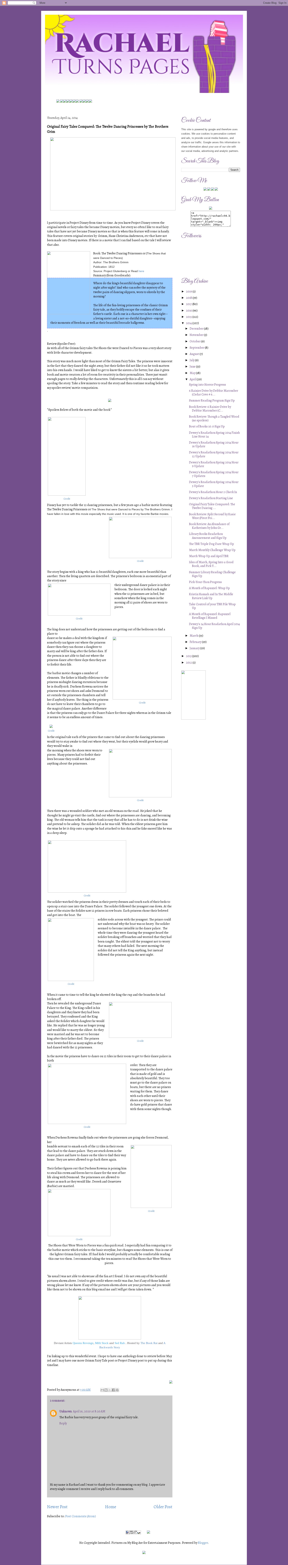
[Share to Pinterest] (117, 1390)
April (193, 379)
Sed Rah (120, 1343)
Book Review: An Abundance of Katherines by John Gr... (209, 526)
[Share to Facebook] (113, 1390)
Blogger (203, 1543)
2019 (189, 291)
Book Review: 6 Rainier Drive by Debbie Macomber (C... (210, 409)
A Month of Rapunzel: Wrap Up (209, 588)
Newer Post (57, 1507)
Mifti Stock (102, 1343)
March (194, 636)
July (192, 360)
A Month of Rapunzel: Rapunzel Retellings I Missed (209, 616)
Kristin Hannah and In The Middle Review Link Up (211, 596)
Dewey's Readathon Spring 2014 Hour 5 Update (213, 484)
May (193, 373)
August (195, 354)
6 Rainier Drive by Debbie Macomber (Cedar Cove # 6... (213, 393)
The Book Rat (149, 1343)
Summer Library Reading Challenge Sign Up (212, 574)
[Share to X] (110, 1390)
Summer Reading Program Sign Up (212, 400)
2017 (189, 304)
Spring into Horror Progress (207, 384)
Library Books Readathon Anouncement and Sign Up (207, 536)
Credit (66, 498)
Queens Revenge (83, 1343)
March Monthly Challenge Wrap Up (212, 550)
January (195, 648)
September (197, 348)
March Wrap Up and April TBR (209, 556)
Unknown (65, 1411)
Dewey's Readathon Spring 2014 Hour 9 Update (213, 464)
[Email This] (102, 1390)
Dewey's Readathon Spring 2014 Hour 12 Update (213, 454)
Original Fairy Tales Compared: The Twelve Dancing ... (212, 506)
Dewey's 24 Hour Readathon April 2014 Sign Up (214, 626)
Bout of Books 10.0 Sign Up (207, 426)
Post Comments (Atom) (80, 1516)
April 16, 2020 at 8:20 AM (89, 1411)
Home (110, 1507)
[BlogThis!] (106, 1390)
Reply (63, 1423)
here (141, 271)
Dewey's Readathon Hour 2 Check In (213, 492)
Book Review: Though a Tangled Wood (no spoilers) (214, 418)
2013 (189, 656)
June (193, 366)
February (196, 642)
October (195, 341)
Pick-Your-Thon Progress (205, 582)
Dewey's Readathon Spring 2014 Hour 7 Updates (213, 474)
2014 (189, 323)
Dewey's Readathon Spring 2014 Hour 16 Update (213, 444)
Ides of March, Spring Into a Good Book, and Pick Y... (211, 564)
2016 (189, 310)
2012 (189, 662)
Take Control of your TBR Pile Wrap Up (212, 606)
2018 (189, 298)
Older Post (163, 1507)
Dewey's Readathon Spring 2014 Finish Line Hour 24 (214, 435)
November (197, 335)
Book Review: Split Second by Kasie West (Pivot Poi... (212, 516)
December (197, 328)
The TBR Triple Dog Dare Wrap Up (211, 544)
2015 (189, 317)
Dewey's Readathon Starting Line (211, 498)
